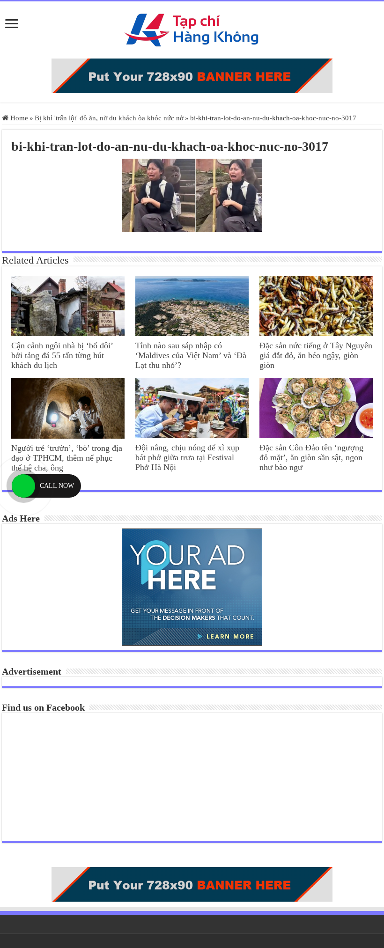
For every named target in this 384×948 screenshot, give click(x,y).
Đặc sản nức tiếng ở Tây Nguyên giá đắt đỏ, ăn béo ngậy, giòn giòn (315, 355)
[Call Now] (23, 486)
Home (18, 118)
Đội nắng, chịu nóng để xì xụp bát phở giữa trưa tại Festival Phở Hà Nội (187, 457)
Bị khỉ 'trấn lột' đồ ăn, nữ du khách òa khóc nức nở (109, 118)
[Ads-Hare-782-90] (192, 76)
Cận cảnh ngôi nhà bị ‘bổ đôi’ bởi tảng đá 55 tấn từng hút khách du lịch (62, 355)
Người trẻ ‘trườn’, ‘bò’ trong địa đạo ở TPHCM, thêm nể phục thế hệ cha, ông (66, 457)
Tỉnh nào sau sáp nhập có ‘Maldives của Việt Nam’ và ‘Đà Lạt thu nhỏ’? (190, 355)
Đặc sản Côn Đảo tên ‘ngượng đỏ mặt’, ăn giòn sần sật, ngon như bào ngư (311, 457)
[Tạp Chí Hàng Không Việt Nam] (192, 30)
